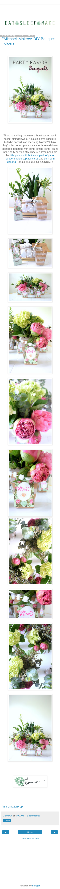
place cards (32, 158)
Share (7, 821)
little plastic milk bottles (23, 155)
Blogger (36, 885)
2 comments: (33, 815)
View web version (30, 838)
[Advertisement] (30, 9)
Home (30, 832)
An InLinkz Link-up (12, 806)
